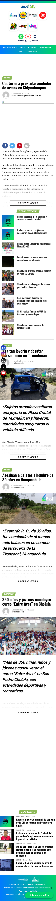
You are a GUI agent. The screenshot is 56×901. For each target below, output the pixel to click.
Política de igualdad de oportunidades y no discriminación (27, 888)
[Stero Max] (23, 26)
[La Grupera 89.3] (23, 15)
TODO (22, 48)
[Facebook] (3, 347)
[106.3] (33, 26)
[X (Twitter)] (3, 360)
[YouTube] (3, 373)
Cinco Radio (19, 363)
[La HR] (42, 15)
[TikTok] (3, 366)
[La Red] (13, 15)
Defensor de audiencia (36, 884)
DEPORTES (32, 52)
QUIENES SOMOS (10, 48)
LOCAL (22, 52)
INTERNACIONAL (47, 48)
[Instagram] (3, 354)
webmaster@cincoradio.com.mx (27, 96)
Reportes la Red (40, 895)
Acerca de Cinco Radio (28, 891)
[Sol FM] (13, 26)
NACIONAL (32, 48)
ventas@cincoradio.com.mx (16, 894)
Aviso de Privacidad (17, 884)
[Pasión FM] (33, 15)
